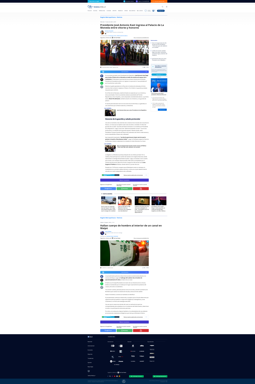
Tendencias (120, 10)
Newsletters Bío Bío (130, 1)
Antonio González (109, 31)
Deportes (114, 10)
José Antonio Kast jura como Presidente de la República (131, 110)
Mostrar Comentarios (124, 180)
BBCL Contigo (140, 10)
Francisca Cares (112, 35)
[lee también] (110, 112)
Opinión (126, 10)
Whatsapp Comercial (137, 376)
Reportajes (90, 366)
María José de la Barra (122, 35)
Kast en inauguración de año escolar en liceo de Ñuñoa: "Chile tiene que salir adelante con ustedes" (131, 146)
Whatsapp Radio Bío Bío (161, 376)
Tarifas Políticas (91, 375)
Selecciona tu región (94, 1)
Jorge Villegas (108, 231)
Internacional (102, 10)
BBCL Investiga (132, 10)
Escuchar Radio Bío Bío (159, 1)
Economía (109, 10)
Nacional (95, 10)
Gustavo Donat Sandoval (112, 236)
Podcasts (90, 10)
